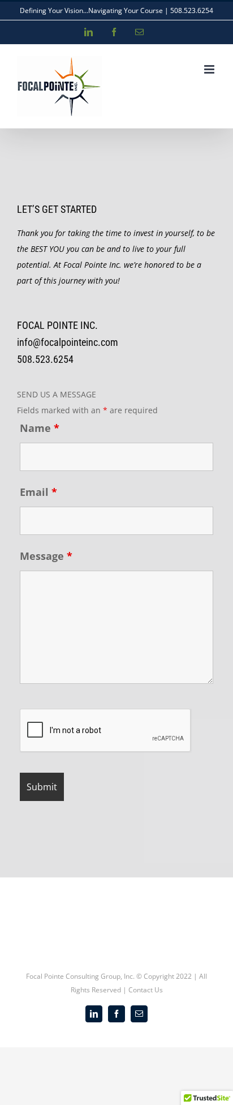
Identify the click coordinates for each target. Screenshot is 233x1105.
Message (46, 556)
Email (38, 492)
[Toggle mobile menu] (210, 69)
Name (39, 428)
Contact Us (145, 990)
